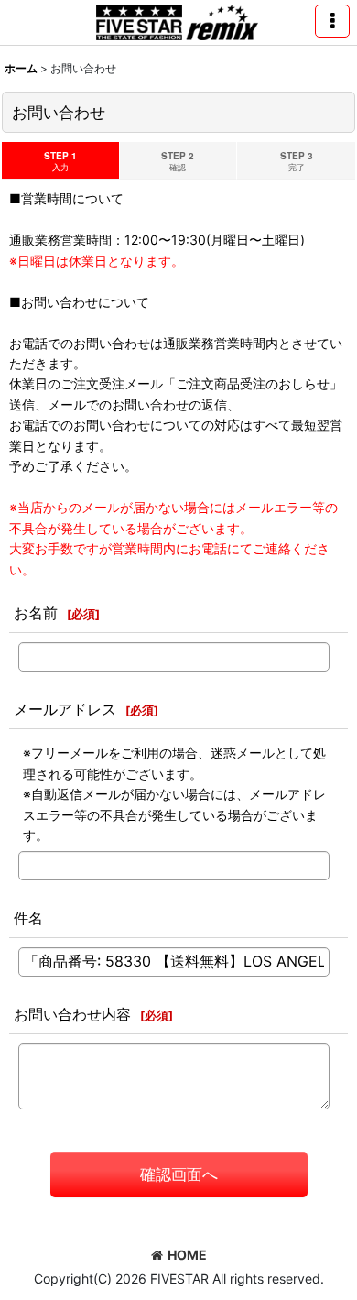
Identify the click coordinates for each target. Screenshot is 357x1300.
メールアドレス (65, 709)
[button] (332, 21)
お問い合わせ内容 (72, 1014)
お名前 (36, 613)
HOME (187, 1254)
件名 (28, 918)
